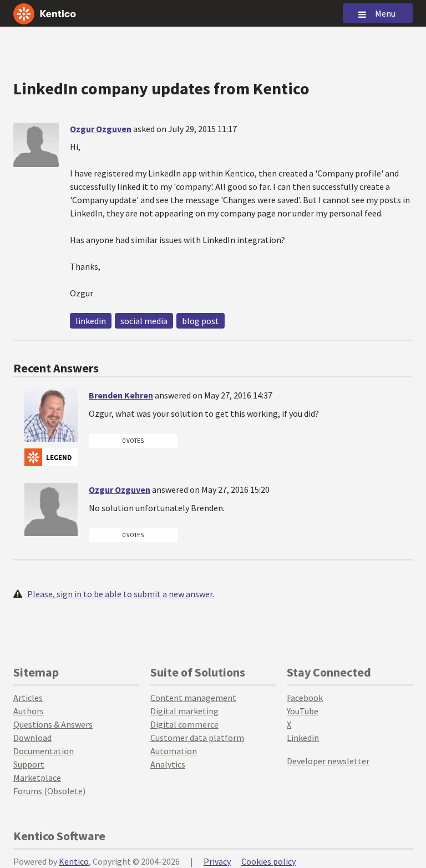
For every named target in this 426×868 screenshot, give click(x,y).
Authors (28, 710)
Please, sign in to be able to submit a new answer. (120, 593)
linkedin (90, 320)
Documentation (43, 750)
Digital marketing (184, 710)
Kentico (74, 861)
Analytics (167, 764)
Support (28, 764)
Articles (28, 697)
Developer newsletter (328, 760)
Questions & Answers (53, 724)
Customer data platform (197, 737)
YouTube (302, 710)
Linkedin (303, 737)
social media (144, 320)
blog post (200, 320)
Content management (193, 697)
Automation (173, 750)
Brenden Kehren (121, 395)
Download (32, 737)
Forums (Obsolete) (49, 790)
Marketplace (37, 777)
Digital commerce (184, 724)
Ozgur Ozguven (100, 128)
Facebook (305, 697)
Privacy (217, 861)
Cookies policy (268, 861)
